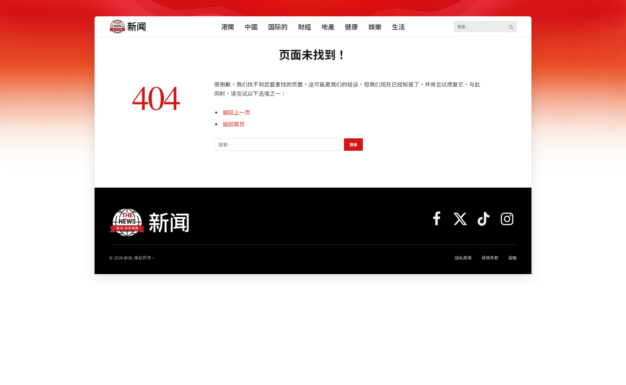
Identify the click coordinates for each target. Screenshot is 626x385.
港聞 (227, 26)
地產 (328, 26)
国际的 (278, 26)
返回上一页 (236, 112)
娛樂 (374, 26)
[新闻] (127, 26)
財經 (304, 26)
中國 (251, 26)
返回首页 (234, 124)
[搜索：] (279, 144)
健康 (351, 26)
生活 (398, 26)
